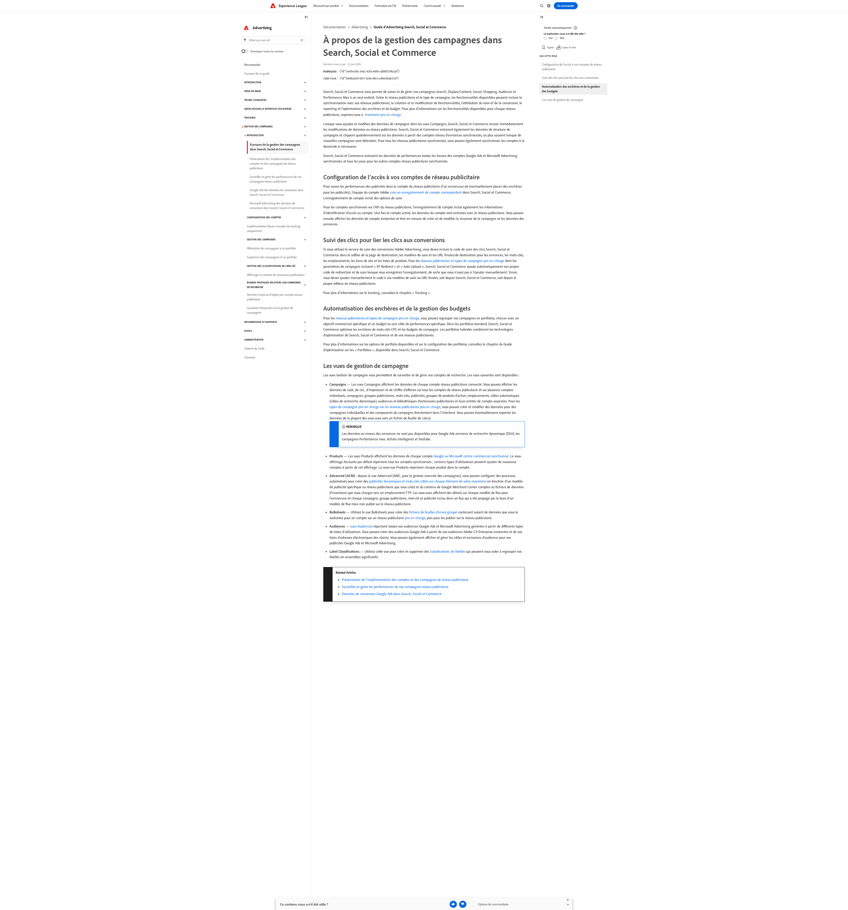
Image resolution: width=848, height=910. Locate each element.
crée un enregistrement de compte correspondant (426, 192)
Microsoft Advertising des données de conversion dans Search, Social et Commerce (277, 205)
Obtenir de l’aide (254, 349)
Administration (253, 339)
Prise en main (252, 91)
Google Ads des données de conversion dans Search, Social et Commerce (276, 192)
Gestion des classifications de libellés (271, 266)
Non (562, 38)
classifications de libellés (447, 551)
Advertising (360, 27)
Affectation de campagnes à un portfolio (271, 249)
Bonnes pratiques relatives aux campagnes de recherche (274, 285)
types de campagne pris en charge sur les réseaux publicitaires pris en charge (385, 407)
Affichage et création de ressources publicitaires (276, 275)
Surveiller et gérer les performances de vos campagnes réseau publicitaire (275, 179)
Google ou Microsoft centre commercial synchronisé (471, 456)
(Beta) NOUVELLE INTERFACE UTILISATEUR (268, 109)
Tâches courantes (255, 100)
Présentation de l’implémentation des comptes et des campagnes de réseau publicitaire (405, 579)
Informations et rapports (260, 322)
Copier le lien (569, 47)
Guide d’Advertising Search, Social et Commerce (410, 27)
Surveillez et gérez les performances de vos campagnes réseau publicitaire (395, 586)
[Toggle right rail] (541, 17)
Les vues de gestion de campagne (562, 100)
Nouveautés (252, 65)
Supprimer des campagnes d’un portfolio (272, 257)
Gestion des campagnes (258, 126)
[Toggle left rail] (306, 17)
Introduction (252, 82)
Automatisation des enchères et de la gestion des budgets (571, 89)
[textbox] (273, 40)
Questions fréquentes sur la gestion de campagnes (270, 310)
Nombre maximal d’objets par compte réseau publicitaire (275, 297)
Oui (551, 38)
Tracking (250, 117)
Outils (248, 331)
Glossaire (249, 358)
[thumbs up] (453, 904)
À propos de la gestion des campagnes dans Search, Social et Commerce (275, 147)
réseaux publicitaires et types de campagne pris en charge (462, 260)
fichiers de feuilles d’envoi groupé (433, 512)
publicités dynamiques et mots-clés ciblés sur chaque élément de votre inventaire (427, 481)
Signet (550, 47)
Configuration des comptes (264, 217)
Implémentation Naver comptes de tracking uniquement (273, 228)
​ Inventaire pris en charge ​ (383, 114)
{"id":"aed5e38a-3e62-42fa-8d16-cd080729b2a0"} (369, 71)
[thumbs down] (462, 904)
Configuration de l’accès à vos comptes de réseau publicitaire (572, 66)
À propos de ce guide (257, 74)
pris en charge (415, 518)
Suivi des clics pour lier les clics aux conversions (570, 78)
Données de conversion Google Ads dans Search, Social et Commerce (392, 594)
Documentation (334, 27)
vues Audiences (361, 526)
